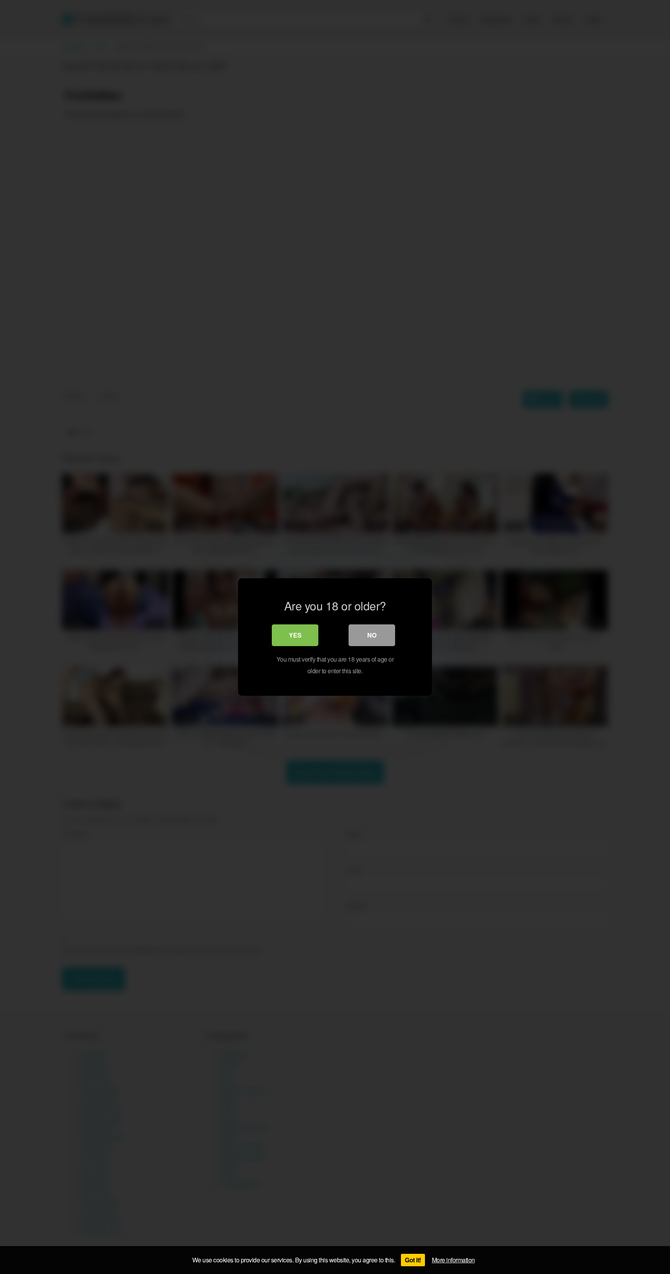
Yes (295, 635)
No (371, 635)
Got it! (413, 1259)
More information (453, 1259)
